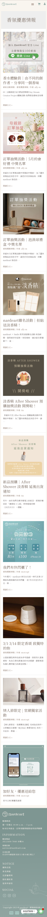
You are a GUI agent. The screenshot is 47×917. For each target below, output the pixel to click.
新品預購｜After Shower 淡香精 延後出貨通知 (23, 486)
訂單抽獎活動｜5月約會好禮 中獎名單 (22, 161)
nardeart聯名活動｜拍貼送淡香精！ (23, 323)
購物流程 (7, 867)
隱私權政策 (8, 879)
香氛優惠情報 (9, 168)
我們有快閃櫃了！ (17, 567)
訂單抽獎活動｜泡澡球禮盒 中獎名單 (23, 242)
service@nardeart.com (14, 848)
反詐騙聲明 (8, 875)
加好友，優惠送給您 (19, 791)
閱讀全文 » (7, 105)
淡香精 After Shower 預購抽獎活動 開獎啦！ (23, 403)
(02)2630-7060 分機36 (13, 841)
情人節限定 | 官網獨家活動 (22, 713)
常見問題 (7, 871)
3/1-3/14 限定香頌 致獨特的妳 (23, 646)
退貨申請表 (8, 883)
